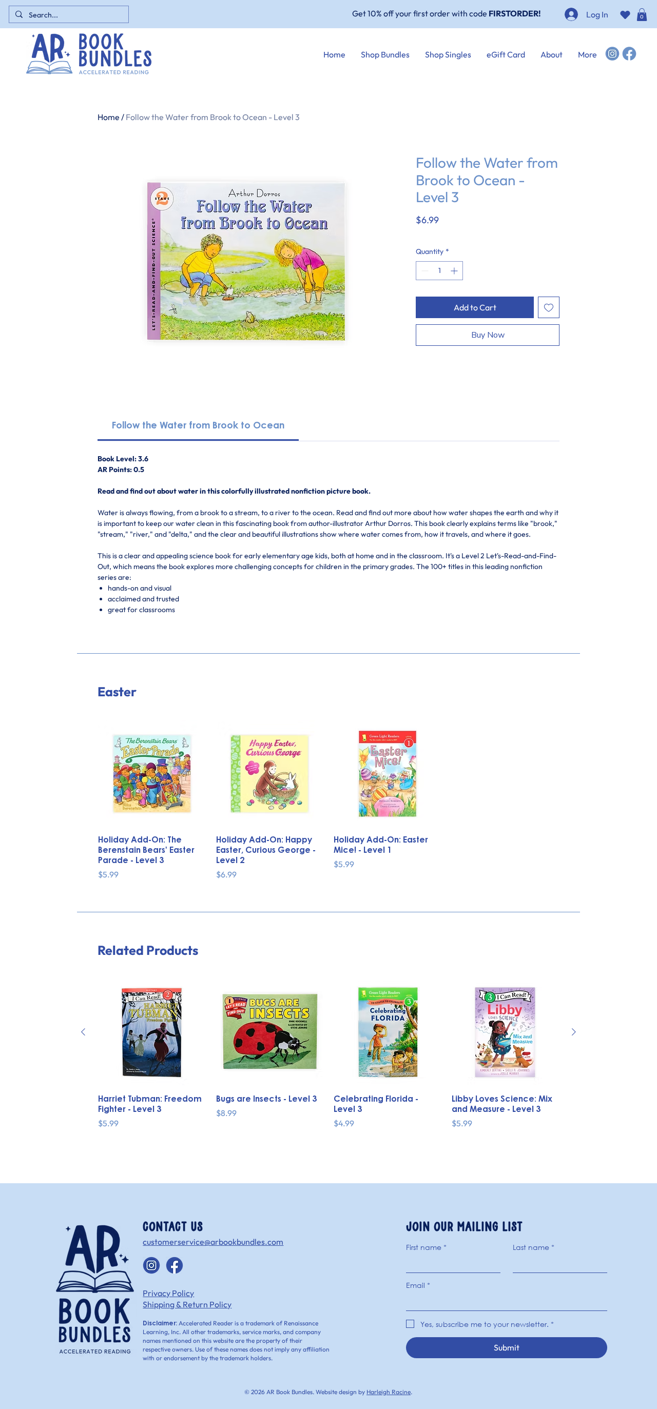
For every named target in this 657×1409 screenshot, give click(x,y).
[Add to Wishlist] (548, 307)
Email (418, 1285)
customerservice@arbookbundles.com (213, 1242)
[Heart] (625, 15)
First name (426, 1247)
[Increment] (455, 271)
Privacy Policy (168, 1293)
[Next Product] (574, 1032)
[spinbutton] (439, 271)
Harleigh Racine (388, 1392)
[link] (198, 426)
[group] (328, 800)
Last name (533, 1247)
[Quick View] (152, 774)
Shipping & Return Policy (187, 1304)
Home (109, 117)
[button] (641, 14)
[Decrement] (423, 271)
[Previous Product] (83, 1032)
